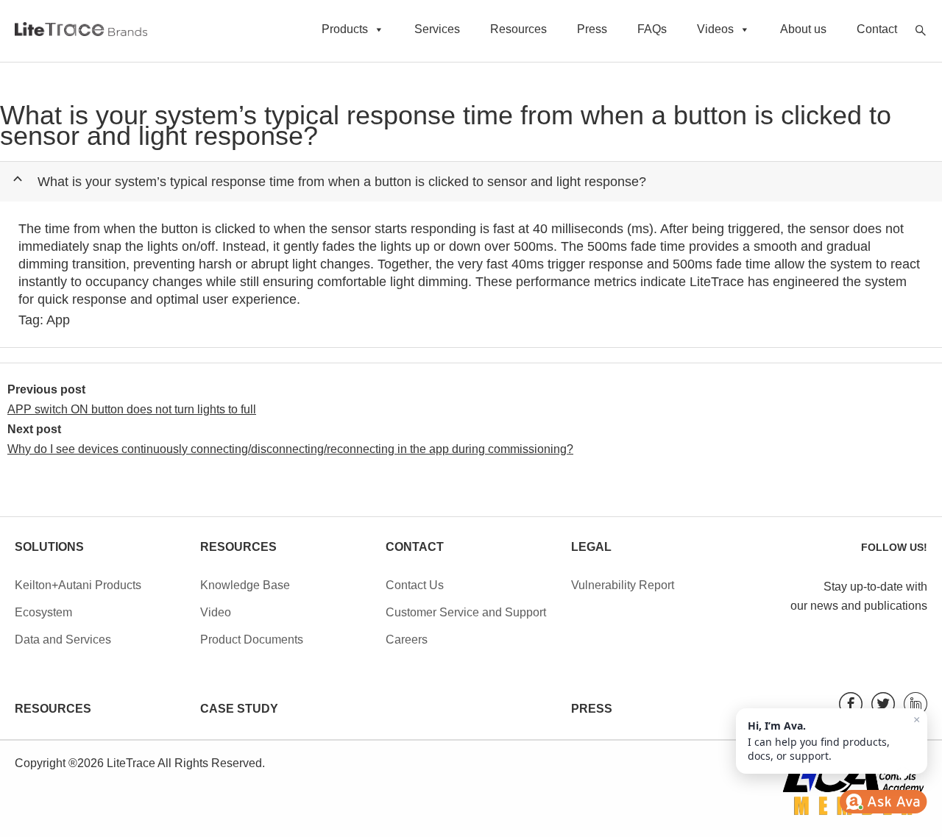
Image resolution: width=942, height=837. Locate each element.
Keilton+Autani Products (78, 585)
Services (437, 29)
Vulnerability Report (622, 585)
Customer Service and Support (466, 612)
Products (345, 29)
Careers (407, 639)
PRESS (591, 708)
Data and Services (63, 639)
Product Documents (251, 639)
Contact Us (415, 585)
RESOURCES (53, 708)
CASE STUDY (239, 708)
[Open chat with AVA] (883, 801)
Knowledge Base (245, 585)
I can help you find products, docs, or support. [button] (834, 738)
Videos (715, 29)
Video (215, 612)
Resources (518, 29)
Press (592, 29)
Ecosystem (43, 612)
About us (803, 29)
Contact (877, 29)
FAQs (652, 29)
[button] (476, 182)
